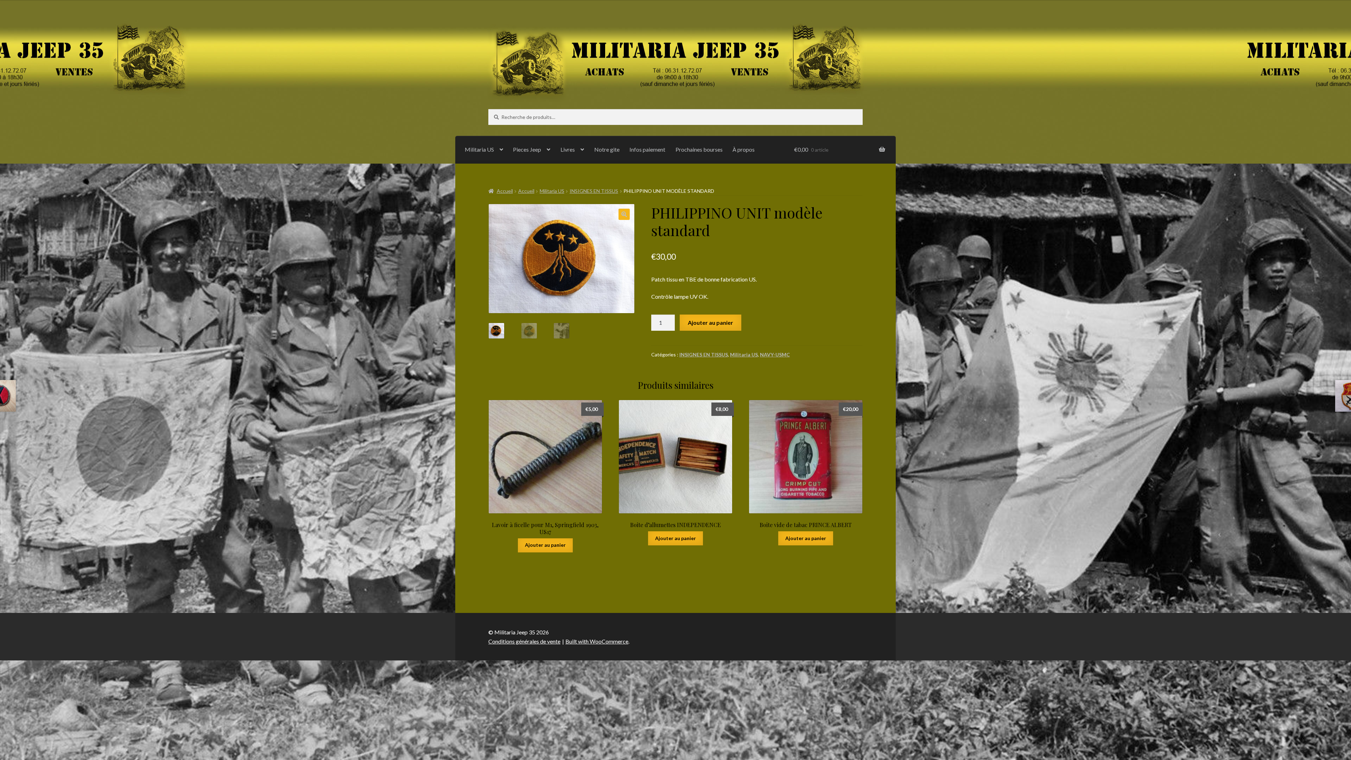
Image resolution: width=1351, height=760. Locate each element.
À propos (743, 149)
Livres (567, 149)
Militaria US (479, 149)
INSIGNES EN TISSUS (594, 191)
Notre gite (607, 149)
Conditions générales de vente (524, 641)
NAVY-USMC (775, 354)
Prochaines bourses (699, 149)
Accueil (505, 191)
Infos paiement (647, 149)
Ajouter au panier (710, 322)
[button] (624, 214)
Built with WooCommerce (596, 641)
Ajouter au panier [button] (545, 545)
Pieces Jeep (527, 149)
